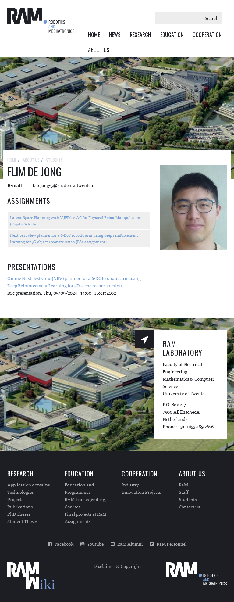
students (54, 159)
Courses (72, 506)
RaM (183, 484)
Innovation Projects (141, 492)
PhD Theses (18, 514)
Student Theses (22, 521)
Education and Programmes (79, 488)
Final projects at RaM (85, 514)
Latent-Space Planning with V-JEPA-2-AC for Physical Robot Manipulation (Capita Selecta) (75, 220)
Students (188, 499)
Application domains (28, 484)
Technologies (20, 492)
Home (94, 34)
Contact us (189, 506)
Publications (20, 506)
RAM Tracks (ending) (86, 499)
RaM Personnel (170, 543)
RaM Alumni (129, 543)
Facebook (62, 543)
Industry (130, 484)
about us (31, 159)
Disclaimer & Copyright (117, 566)
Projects (15, 499)
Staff (183, 492)
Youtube (94, 543)
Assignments (77, 521)
